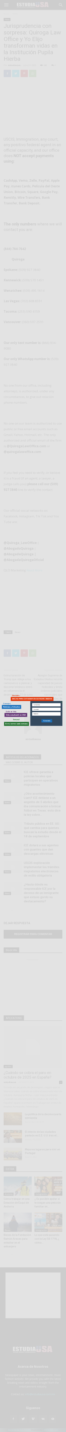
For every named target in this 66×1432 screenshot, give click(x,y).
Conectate (46, 720)
